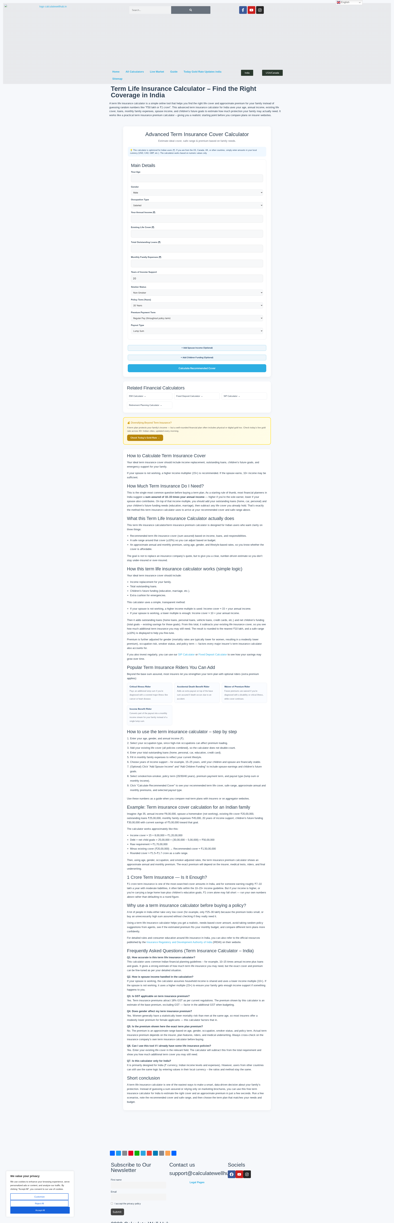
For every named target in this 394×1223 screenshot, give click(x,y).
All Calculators (135, 71)
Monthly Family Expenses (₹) (146, 257)
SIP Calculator (186, 654)
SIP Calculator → (232, 396)
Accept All (40, 1210)
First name (116, 1179)
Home (115, 71)
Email (114, 1191)
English (344, 2)
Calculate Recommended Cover (197, 368)
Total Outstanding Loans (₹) (146, 242)
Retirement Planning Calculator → (145, 405)
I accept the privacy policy (127, 1203)
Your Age (135, 172)
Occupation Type (140, 199)
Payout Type (137, 325)
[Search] (190, 10)
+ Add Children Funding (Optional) (197, 357)
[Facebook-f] (243, 10)
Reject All (39, 1203)
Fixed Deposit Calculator (213, 654)
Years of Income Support (144, 272)
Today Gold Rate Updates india (202, 71)
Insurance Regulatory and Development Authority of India (179, 942)
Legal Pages (197, 1182)
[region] (40, 1194)
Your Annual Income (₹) (143, 212)
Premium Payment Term (143, 312)
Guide (173, 71)
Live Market (157, 71)
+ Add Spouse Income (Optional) (197, 348)
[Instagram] (260, 10)
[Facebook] (231, 1174)
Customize (39, 1196)
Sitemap (117, 78)
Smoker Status (138, 287)
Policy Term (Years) (141, 299)
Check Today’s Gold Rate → (145, 437)
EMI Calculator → (137, 396)
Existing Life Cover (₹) (142, 227)
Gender (135, 187)
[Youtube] (251, 10)
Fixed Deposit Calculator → (189, 396)
